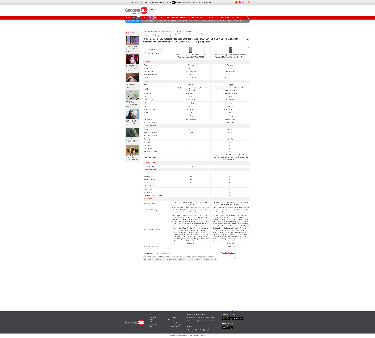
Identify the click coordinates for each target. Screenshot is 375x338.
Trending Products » (229, 253)
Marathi (208, 2)
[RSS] (249, 2)
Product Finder (204, 17)
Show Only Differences (155, 49)
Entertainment (176, 21)
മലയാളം (197, 321)
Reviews (174, 17)
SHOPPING (185, 2)
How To (159, 21)
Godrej (167, 256)
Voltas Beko (206, 259)
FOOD (156, 2)
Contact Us (152, 324)
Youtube (196, 329)
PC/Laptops (203, 21)
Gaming (166, 21)
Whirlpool (213, 259)
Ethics (170, 319)
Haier (172, 256)
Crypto (185, 21)
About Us (152, 315)
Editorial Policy (172, 322)
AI (145, 17)
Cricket (151, 2)
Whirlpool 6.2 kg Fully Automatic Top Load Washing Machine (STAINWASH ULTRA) (230, 56)
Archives (152, 322)
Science (229, 21)
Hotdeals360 (213, 21)
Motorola (210, 256)
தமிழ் (202, 317)
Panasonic (150, 259)
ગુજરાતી (189, 321)
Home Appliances (152, 31)
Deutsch (203, 321)
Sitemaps (152, 317)
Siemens (180, 259)
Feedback (152, 319)
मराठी (212, 317)
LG (184, 256)
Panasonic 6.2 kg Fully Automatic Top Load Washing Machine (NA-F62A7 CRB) (190, 56)
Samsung (168, 259)
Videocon (198, 259)
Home (128, 17)
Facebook (188, 329)
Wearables (238, 21)
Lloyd (188, 256)
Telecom (152, 21)
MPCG (203, 2)
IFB (177, 256)
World (131, 2)
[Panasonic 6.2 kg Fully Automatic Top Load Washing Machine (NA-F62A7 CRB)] (190, 50)
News (166, 17)
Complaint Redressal (174, 326)
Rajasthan (196, 2)
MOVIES (145, 2)
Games (178, 2)
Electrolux (161, 256)
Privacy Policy (172, 317)
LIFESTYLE (162, 2)
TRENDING (130, 33)
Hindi (194, 317)
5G (245, 21)
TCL (186, 259)
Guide (193, 17)
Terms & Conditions (174, 324)
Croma (154, 256)
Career (170, 315)
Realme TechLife (159, 259)
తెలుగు (208, 317)
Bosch (149, 256)
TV (196, 21)
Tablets (222, 21)
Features (184, 17)
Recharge (229, 17)
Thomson (191, 259)
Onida (144, 259)
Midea (204, 256)
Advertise (152, 329)
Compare (218, 17)
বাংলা (198, 317)
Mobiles (144, 21)
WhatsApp (204, 329)
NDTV (126, 2)
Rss (208, 329)
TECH (173, 2)
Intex (180, 256)
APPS (190, 2)
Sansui (174, 259)
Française (211, 321)
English (189, 317)
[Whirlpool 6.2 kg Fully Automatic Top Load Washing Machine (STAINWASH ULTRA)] (230, 50)
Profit (137, 2)
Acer (144, 256)
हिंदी (141, 2)
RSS (150, 326)
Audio (192, 21)
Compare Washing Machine (185, 31)
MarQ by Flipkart (196, 256)
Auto (160, 17)
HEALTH (169, 2)
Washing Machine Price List (167, 31)
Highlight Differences (154, 53)
